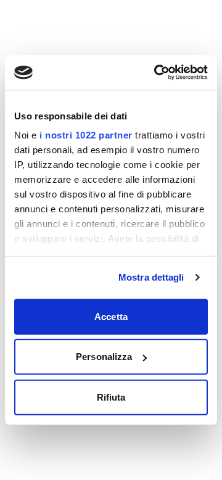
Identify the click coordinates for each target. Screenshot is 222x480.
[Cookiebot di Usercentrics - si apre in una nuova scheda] (156, 73)
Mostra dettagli (151, 277)
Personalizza (104, 356)
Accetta (111, 316)
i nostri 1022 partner (86, 135)
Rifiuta (111, 396)
